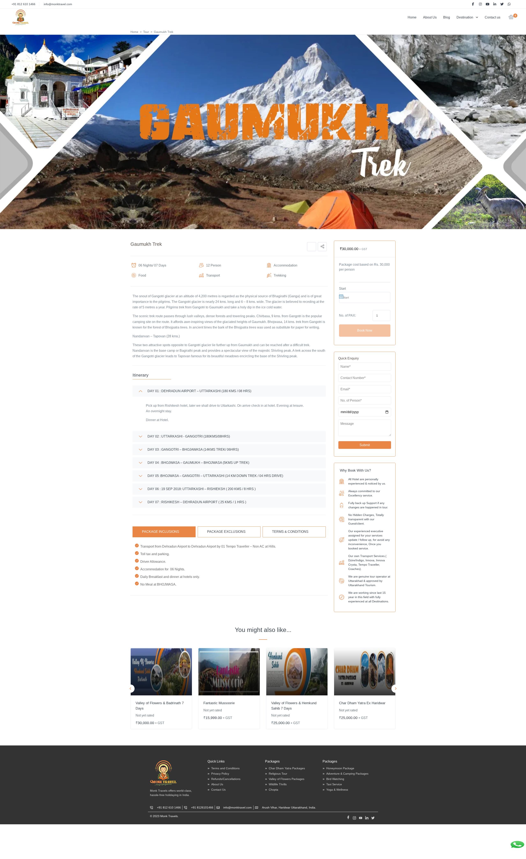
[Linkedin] (367, 817)
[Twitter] (373, 817)
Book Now (364, 330)
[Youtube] (361, 817)
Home (412, 17)
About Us (430, 17)
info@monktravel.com (58, 4)
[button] (511, 18)
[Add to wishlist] (311, 246)
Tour (146, 31)
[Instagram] (354, 817)
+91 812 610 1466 (23, 4)
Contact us (492, 17)
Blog (446, 17)
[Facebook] (348, 817)
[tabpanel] (161, 689)
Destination (465, 17)
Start (342, 288)
